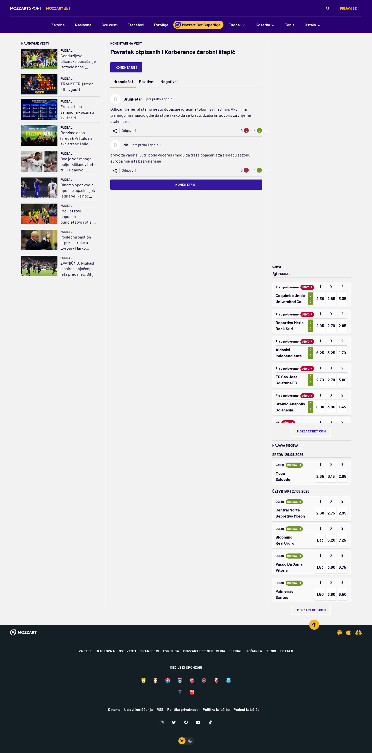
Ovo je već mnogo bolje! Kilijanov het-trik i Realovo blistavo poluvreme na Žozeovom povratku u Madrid (77, 164)
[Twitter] (174, 722)
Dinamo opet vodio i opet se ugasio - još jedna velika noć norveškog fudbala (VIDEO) (77, 190)
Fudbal (66, 50)
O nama (114, 709)
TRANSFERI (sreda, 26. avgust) (77, 86)
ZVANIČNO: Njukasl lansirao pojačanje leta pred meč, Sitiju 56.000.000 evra (78, 269)
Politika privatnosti (183, 709)
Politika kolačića (216, 709)
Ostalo (286, 651)
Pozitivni (146, 81)
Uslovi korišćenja (138, 709)
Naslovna (106, 651)
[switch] (186, 741)
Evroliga (171, 651)
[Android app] (339, 632)
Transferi (149, 651)
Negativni (169, 81)
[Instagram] (162, 722)
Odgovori (129, 130)
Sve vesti (127, 651)
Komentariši (126, 67)
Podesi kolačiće (247, 709)
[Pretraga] (328, 8)
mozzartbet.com (311, 431)
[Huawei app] (358, 632)
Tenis (271, 651)
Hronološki (123, 81)
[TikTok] (210, 722)
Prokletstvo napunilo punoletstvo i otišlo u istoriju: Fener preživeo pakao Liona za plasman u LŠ (77, 216)
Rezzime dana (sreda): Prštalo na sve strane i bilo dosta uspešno (76, 138)
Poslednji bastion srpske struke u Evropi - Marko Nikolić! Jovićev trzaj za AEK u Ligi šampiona (76, 242)
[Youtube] (198, 722)
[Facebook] (186, 722)
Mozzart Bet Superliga (204, 651)
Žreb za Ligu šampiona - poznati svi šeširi (77, 112)
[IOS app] (348, 632)
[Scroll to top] (314, 625)
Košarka (254, 651)
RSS (160, 709)
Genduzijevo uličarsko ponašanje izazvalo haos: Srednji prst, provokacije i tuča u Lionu (78, 61)
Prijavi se (348, 8)
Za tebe (86, 651)
